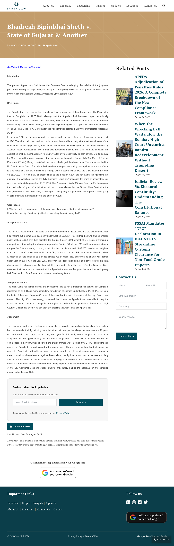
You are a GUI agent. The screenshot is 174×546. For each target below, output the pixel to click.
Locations (132, 5)
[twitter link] (146, 502)
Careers (58, 509)
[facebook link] (140, 502)
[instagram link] (134, 502)
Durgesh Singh (50, 45)
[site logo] (16, 5)
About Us (48, 5)
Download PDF (22, 426)
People (26, 503)
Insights (100, 5)
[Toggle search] (164, 6)
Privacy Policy (63, 413)
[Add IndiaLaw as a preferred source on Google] (58, 472)
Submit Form (127, 336)
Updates (116, 5)
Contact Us (150, 5)
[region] (87, 530)
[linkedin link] (128, 502)
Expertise (65, 5)
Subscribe (81, 402)
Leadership (83, 5)
